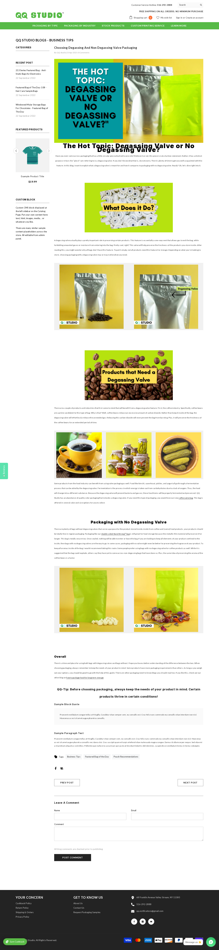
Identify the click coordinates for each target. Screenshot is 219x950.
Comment (59, 824)
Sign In (179, 17)
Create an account (194, 17)
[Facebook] (55, 768)
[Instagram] (143, 922)
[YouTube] (151, 922)
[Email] (61, 768)
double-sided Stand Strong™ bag (115, 534)
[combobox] (188, 4)
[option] (31, 162)
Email (133, 810)
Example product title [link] (31, 176)
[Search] (190, 4)
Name (57, 810)
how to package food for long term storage (85, 677)
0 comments (84, 52)
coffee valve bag (186, 498)
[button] (49, 151)
